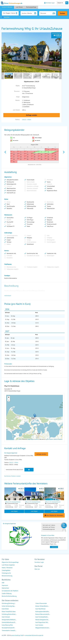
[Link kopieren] (29, 469)
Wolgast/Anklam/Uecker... (42, 628)
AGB (3, 582)
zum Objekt (14, 511)
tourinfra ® (36, 439)
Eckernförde (5, 609)
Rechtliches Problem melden (12, 476)
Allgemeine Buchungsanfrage (10, 562)
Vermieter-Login (50, 3)
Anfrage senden (31, 115)
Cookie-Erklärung (7, 593)
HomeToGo (6, 17)
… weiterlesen (53, 547)
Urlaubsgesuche (6, 573)
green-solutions (49, 439)
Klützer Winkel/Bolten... (42, 606)
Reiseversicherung (7, 576)
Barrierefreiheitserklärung (9, 596)
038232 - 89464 (26, 119)
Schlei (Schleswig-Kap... (8, 606)
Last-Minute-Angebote (8, 565)
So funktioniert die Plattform (10, 591)
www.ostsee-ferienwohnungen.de (34, 635)
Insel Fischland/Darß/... (42, 617)
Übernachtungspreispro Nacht (56, 35)
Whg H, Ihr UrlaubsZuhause (52, 502)
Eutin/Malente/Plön (7, 625)
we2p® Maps (30, 439)
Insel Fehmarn (6, 617)
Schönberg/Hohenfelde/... (9, 614)
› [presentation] (59, 52)
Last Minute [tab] (19, 7)
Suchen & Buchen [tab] (7, 7)
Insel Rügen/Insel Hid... (42, 622)
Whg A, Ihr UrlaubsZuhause (32, 502)
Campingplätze (6, 570)
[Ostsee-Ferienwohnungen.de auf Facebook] (35, 572)
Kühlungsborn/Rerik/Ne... (42, 611)
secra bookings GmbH (18, 635)
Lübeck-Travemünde (41, 603)
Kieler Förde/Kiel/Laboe (9, 611)
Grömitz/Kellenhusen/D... (9, 622)
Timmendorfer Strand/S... (9, 630)
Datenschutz (5, 588)
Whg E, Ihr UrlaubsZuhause (12, 502)
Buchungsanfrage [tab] (31, 7)
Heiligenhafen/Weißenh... (9, 619)
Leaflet (19, 439)
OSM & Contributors (58, 439)
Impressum (5, 585)
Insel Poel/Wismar (40, 609)
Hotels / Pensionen (7, 567)
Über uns (37, 569)
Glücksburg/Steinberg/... (9, 603)
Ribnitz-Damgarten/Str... (42, 619)
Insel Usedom (39, 625)
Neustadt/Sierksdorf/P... (8, 628)
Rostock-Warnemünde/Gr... (42, 614)
